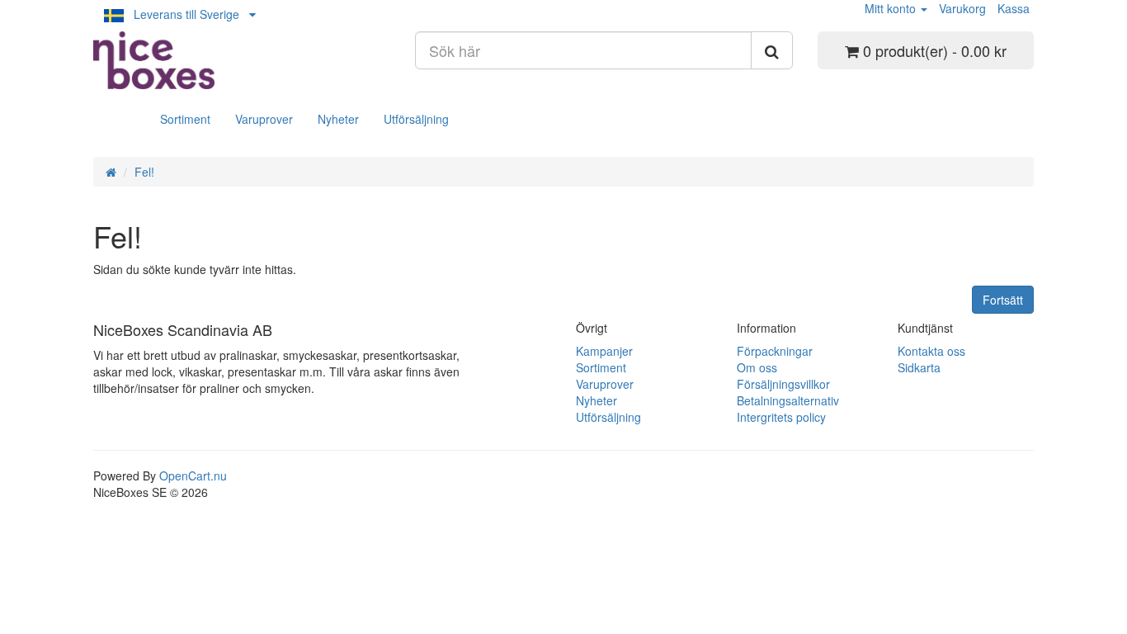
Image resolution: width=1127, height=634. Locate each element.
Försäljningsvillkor (783, 384)
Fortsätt (1003, 299)
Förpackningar (775, 351)
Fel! (144, 171)
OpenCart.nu (193, 475)
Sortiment (185, 119)
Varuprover (264, 119)
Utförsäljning (416, 119)
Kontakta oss (931, 351)
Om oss (757, 367)
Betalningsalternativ (788, 400)
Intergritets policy (781, 417)
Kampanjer (604, 351)
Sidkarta (919, 367)
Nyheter (338, 119)
